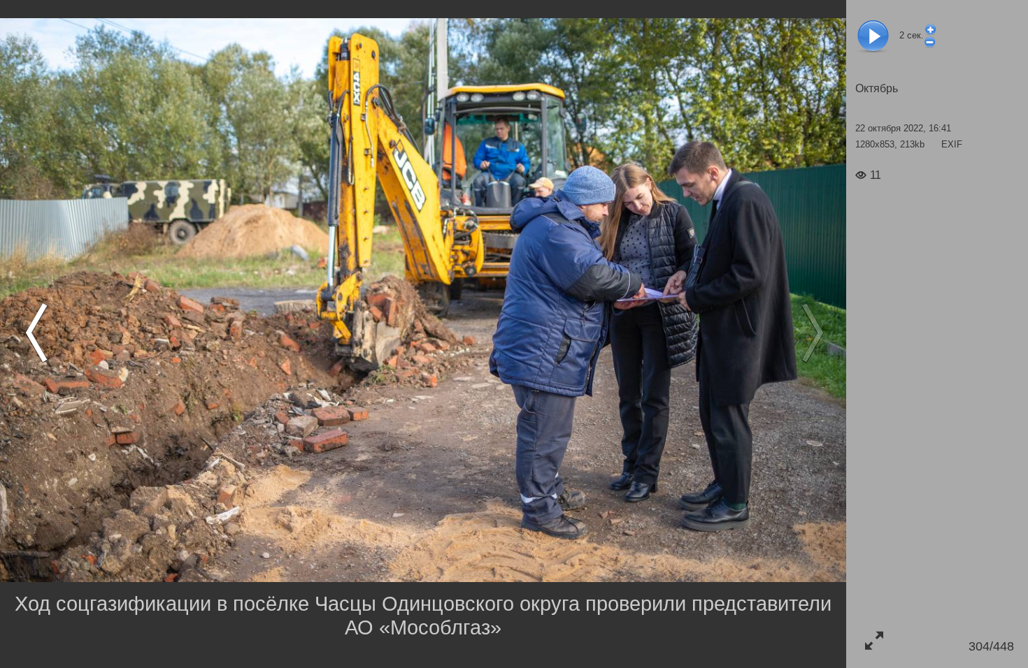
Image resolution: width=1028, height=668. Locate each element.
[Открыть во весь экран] (873, 640)
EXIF (951, 144)
